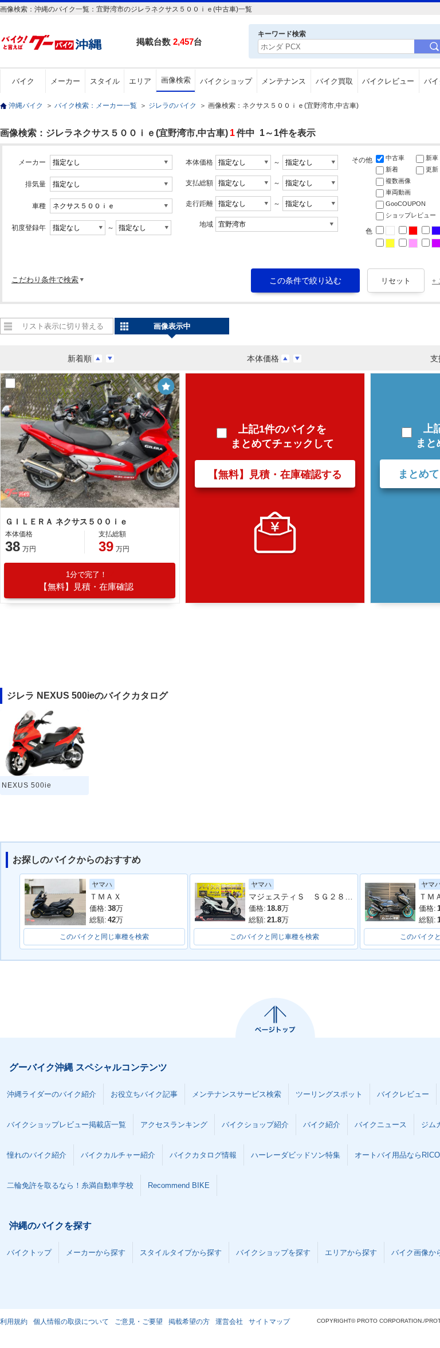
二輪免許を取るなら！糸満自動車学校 (70, 1185)
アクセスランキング (173, 1124)
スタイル (105, 81)
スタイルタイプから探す (181, 1252)
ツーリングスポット (329, 1094)
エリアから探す (351, 1252)
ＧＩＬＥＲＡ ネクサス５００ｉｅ (66, 521)
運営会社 (229, 1322)
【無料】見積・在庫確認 (86, 580)
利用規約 (14, 1322)
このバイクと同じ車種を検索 (104, 937)
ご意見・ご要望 (139, 1322)
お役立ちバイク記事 (144, 1094)
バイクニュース (381, 1124)
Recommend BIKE (179, 1185)
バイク (23, 81)
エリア (140, 81)
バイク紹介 (321, 1124)
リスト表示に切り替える (63, 326)
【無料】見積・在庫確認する (275, 474)
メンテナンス (283, 81)
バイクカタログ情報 (203, 1155)
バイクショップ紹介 (255, 1124)
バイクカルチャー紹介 (118, 1155)
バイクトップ (29, 1252)
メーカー (65, 81)
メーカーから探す (95, 1252)
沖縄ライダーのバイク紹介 (51, 1094)
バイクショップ (226, 81)
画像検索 (176, 80)
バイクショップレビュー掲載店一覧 (66, 1124)
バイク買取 (334, 81)
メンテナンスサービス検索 (236, 1094)
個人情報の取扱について (71, 1322)
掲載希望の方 (189, 1322)
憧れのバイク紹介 (36, 1155)
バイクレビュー (388, 81)
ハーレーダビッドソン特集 (295, 1155)
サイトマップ (269, 1322)
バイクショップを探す (273, 1252)
